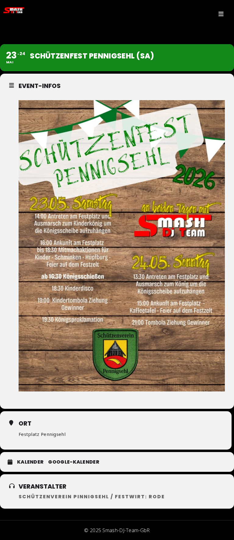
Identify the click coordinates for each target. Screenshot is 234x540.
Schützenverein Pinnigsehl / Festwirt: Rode (92, 496)
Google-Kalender (73, 462)
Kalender (30, 462)
